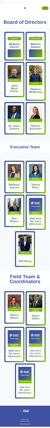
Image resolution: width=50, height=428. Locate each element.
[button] (25, 8)
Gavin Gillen (36, 317)
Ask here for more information (36, 221)
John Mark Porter (14, 88)
